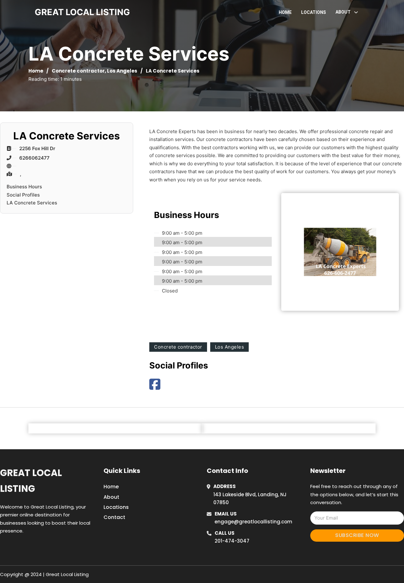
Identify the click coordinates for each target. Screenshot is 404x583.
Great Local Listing (31, 481)
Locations (313, 12)
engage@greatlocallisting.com (253, 521)
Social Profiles (23, 195)
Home (285, 12)
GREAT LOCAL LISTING (82, 12)
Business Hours (24, 187)
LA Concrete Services (32, 203)
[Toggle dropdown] (356, 12)
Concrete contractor (78, 71)
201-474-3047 (232, 541)
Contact (114, 517)
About (111, 497)
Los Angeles (122, 71)
